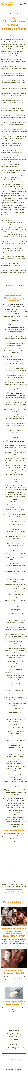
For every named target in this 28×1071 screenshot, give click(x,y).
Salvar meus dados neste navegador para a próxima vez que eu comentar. (14, 885)
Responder (15, 320)
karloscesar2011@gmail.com (15, 565)
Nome (14, 858)
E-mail (14, 866)
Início (11, 13)
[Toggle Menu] (24, 4)
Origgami (18, 1069)
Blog (16, 13)
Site (14, 874)
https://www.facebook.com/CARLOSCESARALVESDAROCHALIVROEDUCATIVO (15, 784)
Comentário (14, 842)
